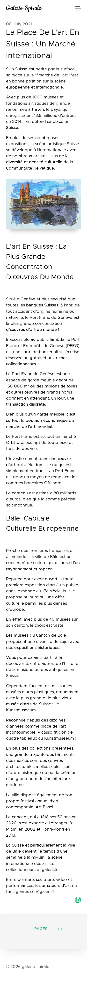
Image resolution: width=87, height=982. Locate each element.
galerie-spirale (23, 8)
